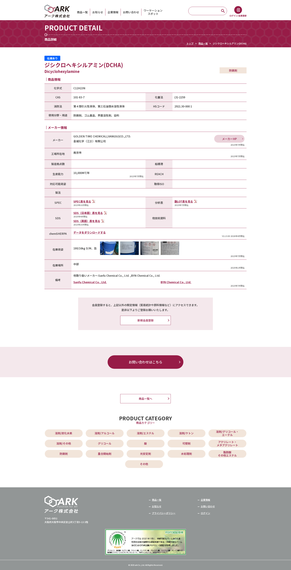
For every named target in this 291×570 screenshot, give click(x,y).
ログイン (205, 513)
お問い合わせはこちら (145, 362)
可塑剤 (186, 443)
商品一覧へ (145, 399)
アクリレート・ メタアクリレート (227, 443)
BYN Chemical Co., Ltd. (176, 282)
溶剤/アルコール (105, 433)
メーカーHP (229, 139)
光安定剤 (145, 454)
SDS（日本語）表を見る (88, 213)
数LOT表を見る (183, 201)
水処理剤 (186, 454)
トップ (189, 43)
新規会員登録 (145, 320)
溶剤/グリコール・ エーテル (227, 433)
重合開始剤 (104, 454)
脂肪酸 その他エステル (227, 453)
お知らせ (97, 12)
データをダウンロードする (89, 232)
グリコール (104, 443)
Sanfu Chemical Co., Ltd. (90, 282)
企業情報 (113, 12)
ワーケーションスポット (153, 12)
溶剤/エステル (145, 433)
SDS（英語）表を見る (86, 221)
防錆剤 (64, 454)
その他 (144, 464)
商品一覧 (82, 12)
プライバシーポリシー (163, 513)
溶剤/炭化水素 (63, 433)
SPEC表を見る (82, 201)
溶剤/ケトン (186, 433)
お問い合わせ (131, 12)
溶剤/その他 (63, 443)
